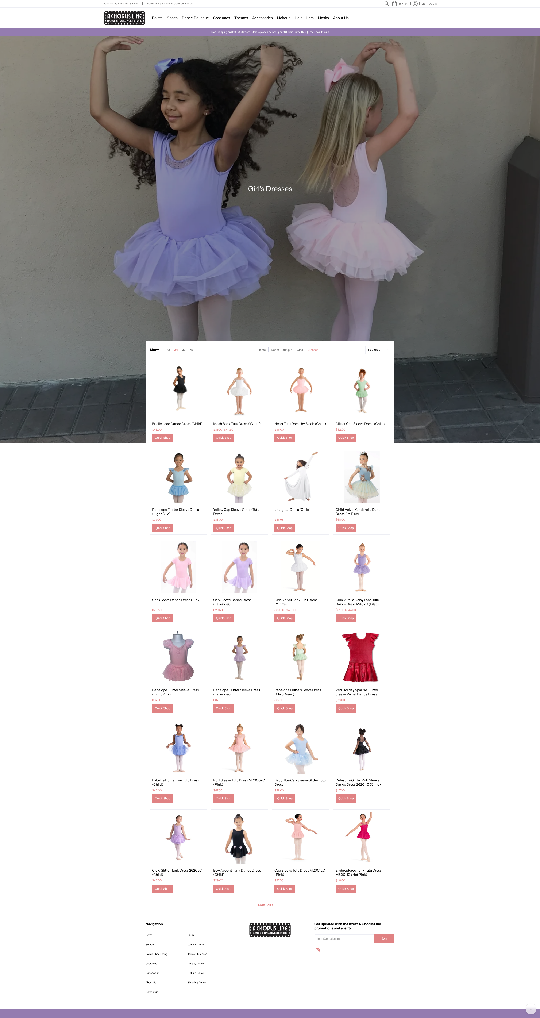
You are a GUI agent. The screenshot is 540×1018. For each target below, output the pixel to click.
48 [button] (191, 350)
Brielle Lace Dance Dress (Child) (177, 424)
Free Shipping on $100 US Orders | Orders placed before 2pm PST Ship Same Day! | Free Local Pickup (270, 32)
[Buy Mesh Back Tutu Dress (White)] (239, 391)
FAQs (191, 935)
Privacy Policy (196, 963)
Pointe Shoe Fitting (156, 954)
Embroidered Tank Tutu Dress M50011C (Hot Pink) (359, 872)
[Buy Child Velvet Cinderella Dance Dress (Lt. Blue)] (362, 477)
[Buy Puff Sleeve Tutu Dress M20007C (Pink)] (239, 748)
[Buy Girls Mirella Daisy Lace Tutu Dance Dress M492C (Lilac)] (362, 567)
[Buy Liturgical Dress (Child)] (300, 477)
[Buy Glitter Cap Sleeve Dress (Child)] (362, 391)
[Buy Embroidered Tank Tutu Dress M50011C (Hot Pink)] (362, 838)
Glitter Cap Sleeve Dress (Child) (360, 424)
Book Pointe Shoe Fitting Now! (120, 3)
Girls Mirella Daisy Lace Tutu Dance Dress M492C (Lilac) (357, 602)
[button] (400, 3)
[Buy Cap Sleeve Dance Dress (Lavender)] (239, 567)
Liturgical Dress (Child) (292, 509)
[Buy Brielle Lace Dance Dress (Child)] (178, 391)
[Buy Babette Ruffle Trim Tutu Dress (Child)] (178, 748)
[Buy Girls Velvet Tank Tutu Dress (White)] (300, 567)
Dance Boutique (281, 350)
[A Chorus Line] (124, 18)
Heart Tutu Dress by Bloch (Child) (300, 424)
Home (262, 350)
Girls (300, 350)
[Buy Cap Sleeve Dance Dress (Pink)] (178, 567)
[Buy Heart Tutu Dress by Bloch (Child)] (300, 391)
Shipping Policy (197, 982)
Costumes (151, 963)
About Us (151, 982)
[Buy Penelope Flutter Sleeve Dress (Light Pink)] (178, 657)
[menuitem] (387, 3)
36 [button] (184, 350)
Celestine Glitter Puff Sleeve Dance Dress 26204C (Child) (358, 782)
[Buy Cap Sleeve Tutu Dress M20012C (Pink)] (300, 838)
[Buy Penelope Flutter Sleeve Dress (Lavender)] (239, 657)
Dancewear (152, 973)
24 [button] (176, 350)
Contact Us (152, 992)
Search (150, 944)
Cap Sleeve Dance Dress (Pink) (176, 600)
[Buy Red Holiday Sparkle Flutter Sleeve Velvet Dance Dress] (362, 657)
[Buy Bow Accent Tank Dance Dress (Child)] (239, 838)
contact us (187, 3)
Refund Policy (196, 973)
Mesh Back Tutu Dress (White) (237, 424)
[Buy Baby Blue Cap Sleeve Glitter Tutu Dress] (300, 748)
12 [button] (168, 350)
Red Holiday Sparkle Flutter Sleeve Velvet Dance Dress (357, 692)
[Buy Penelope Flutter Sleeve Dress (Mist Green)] (300, 657)
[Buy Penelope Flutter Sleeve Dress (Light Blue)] (178, 477)
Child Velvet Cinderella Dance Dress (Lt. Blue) (359, 511)
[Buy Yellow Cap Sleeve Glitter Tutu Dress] (239, 477)
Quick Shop (162, 437)
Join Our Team (196, 944)
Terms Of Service (197, 954)
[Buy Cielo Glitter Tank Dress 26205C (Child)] (178, 838)
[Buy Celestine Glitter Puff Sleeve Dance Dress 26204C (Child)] (362, 748)
